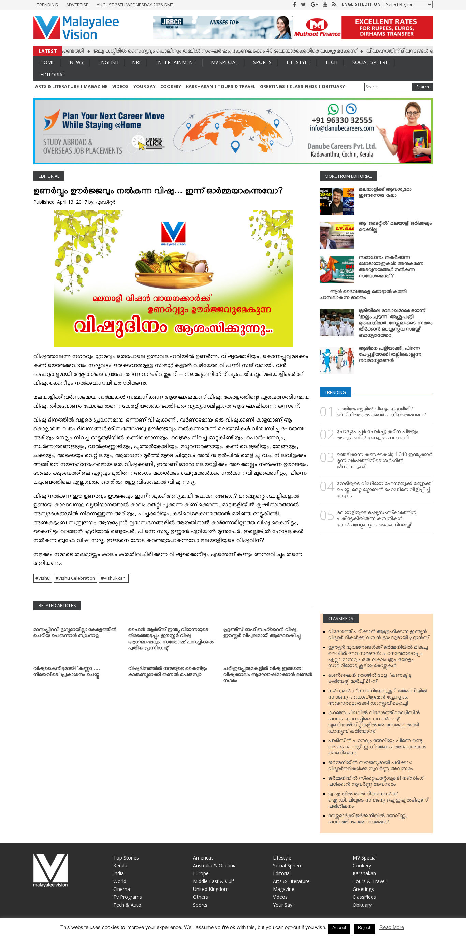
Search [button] (422, 87)
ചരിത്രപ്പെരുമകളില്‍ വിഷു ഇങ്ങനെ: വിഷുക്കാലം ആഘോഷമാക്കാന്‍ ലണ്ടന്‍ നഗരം (267, 676)
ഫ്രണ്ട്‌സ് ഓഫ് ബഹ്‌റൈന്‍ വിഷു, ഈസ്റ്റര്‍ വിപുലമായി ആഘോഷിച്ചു (262, 634)
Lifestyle (298, 62)
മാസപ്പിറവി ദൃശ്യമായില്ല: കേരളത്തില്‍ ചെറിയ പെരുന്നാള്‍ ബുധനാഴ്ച (74, 634)
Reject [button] (364, 929)
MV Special (224, 62)
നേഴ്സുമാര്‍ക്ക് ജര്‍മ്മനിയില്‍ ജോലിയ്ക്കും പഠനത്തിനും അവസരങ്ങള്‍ (368, 820)
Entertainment (175, 62)
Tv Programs (127, 897)
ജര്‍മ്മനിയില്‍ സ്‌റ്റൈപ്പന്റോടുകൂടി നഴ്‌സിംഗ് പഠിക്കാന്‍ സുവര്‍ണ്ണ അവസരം (375, 783)
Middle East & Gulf (213, 881)
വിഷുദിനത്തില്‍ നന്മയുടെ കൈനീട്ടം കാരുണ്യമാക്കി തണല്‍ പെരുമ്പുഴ (167, 673)
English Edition (361, 4)
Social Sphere (370, 62)
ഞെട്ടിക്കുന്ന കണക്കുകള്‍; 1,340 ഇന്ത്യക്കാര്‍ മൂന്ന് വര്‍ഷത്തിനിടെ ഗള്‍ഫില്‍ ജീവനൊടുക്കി (384, 462)
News (76, 62)
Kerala (120, 865)
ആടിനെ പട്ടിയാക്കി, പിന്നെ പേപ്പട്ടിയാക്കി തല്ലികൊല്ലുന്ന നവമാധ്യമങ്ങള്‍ (390, 356)
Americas (203, 857)
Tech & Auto (127, 904)
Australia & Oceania (215, 865)
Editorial (52, 74)
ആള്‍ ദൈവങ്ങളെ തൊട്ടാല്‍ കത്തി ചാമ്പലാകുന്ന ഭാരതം (363, 296)
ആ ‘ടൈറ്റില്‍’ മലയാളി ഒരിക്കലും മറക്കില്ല (395, 228)
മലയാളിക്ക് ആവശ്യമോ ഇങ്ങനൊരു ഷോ (385, 194)
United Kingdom (211, 889)
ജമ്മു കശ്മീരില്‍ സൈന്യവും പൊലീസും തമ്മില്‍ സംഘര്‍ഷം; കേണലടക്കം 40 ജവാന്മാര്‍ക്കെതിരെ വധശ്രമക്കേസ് (201, 52)
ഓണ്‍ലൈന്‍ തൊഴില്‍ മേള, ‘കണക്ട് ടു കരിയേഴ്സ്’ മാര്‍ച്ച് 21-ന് (370, 680)
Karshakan (199, 86)
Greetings (272, 86)
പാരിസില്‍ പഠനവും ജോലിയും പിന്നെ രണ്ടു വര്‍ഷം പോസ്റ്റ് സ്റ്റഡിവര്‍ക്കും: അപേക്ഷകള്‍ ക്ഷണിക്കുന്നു (377, 748)
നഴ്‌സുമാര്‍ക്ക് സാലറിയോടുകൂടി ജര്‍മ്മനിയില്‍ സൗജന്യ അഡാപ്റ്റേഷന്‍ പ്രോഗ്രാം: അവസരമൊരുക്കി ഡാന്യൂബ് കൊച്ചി (377, 698)
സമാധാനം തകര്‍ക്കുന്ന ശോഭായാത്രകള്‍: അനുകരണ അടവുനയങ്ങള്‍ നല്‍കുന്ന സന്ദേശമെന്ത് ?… (391, 268)
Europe (201, 873)
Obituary (333, 86)
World (119, 881)
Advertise (77, 5)
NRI (136, 62)
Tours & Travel (236, 86)
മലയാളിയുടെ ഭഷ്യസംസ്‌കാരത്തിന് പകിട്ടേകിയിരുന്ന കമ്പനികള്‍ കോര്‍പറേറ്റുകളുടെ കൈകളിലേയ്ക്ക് (376, 520)
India (118, 873)
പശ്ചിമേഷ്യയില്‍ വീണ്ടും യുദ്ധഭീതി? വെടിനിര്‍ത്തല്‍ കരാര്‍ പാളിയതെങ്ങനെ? (381, 413)
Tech (331, 62)
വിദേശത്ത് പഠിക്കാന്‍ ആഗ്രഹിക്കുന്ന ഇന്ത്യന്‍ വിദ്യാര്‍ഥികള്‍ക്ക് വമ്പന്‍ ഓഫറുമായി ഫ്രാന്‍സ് (378, 636)
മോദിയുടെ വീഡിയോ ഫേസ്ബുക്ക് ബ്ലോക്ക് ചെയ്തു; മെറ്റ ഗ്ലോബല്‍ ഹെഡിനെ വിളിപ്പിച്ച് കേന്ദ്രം (384, 491)
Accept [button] (339, 929)
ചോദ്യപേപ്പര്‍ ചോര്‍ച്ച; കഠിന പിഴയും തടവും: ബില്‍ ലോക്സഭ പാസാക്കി (377, 436)
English (108, 62)
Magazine (95, 86)
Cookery (170, 86)
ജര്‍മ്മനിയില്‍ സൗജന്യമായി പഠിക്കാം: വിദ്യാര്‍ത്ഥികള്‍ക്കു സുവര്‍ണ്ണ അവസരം (370, 767)
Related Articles (57, 605)
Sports (262, 62)
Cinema (121, 889)
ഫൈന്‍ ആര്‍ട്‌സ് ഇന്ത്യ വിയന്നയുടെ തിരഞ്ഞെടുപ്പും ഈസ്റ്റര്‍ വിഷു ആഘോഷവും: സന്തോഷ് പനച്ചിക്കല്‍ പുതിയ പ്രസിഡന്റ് (171, 640)
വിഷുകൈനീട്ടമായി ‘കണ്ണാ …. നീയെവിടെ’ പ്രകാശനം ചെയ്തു (66, 673)
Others (200, 897)
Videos (120, 86)
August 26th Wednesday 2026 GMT (135, 5)
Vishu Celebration (76, 578)
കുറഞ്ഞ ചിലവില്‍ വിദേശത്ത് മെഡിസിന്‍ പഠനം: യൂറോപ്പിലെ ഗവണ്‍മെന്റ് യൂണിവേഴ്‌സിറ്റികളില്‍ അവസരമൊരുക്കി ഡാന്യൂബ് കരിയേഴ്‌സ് (374, 723)
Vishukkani (115, 578)
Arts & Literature (57, 86)
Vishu (44, 578)
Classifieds (303, 86)
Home (47, 62)
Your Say (144, 86)
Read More (391, 928)
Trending (47, 5)
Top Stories (126, 857)
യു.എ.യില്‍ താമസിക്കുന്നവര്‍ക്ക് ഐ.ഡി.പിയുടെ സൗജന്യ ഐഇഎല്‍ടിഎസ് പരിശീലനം (378, 801)
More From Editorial (348, 176)
